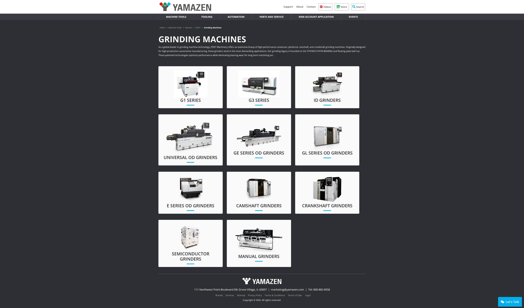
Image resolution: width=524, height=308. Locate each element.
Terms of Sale (295, 295)
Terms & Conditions (275, 295)
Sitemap (241, 295)
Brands (219, 295)
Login (308, 295)
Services (230, 295)
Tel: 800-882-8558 (319, 289)
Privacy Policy (255, 295)
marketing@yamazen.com (287, 289)
